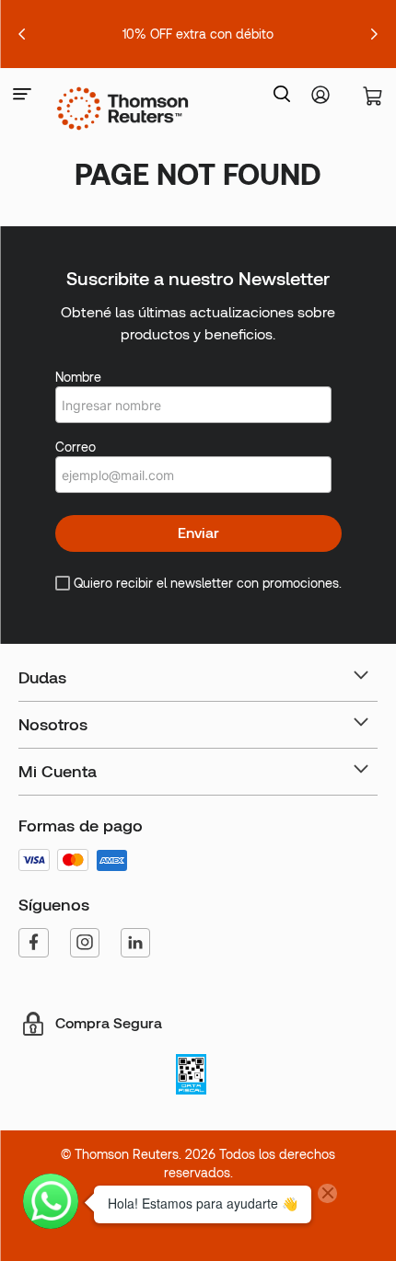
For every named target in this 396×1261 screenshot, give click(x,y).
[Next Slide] (374, 34)
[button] (22, 95)
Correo (75, 447)
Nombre (78, 377)
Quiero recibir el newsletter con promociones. (208, 583)
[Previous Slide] (22, 34)
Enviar (198, 533)
